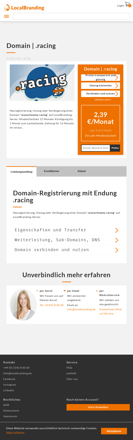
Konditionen (51, 171)
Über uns (72, 378)
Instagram (9, 384)
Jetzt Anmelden (98, 407)
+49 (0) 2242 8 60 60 (16, 367)
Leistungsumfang (21, 171)
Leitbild (71, 373)
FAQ (69, 367)
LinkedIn (8, 390)
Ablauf (82, 171)
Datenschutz (11, 410)
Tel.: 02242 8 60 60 (52, 305)
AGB (6, 404)
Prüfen (115, 148)
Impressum (10, 416)
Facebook (9, 378)
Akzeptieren (114, 431)
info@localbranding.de (81, 309)
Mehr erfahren (15, 432)
